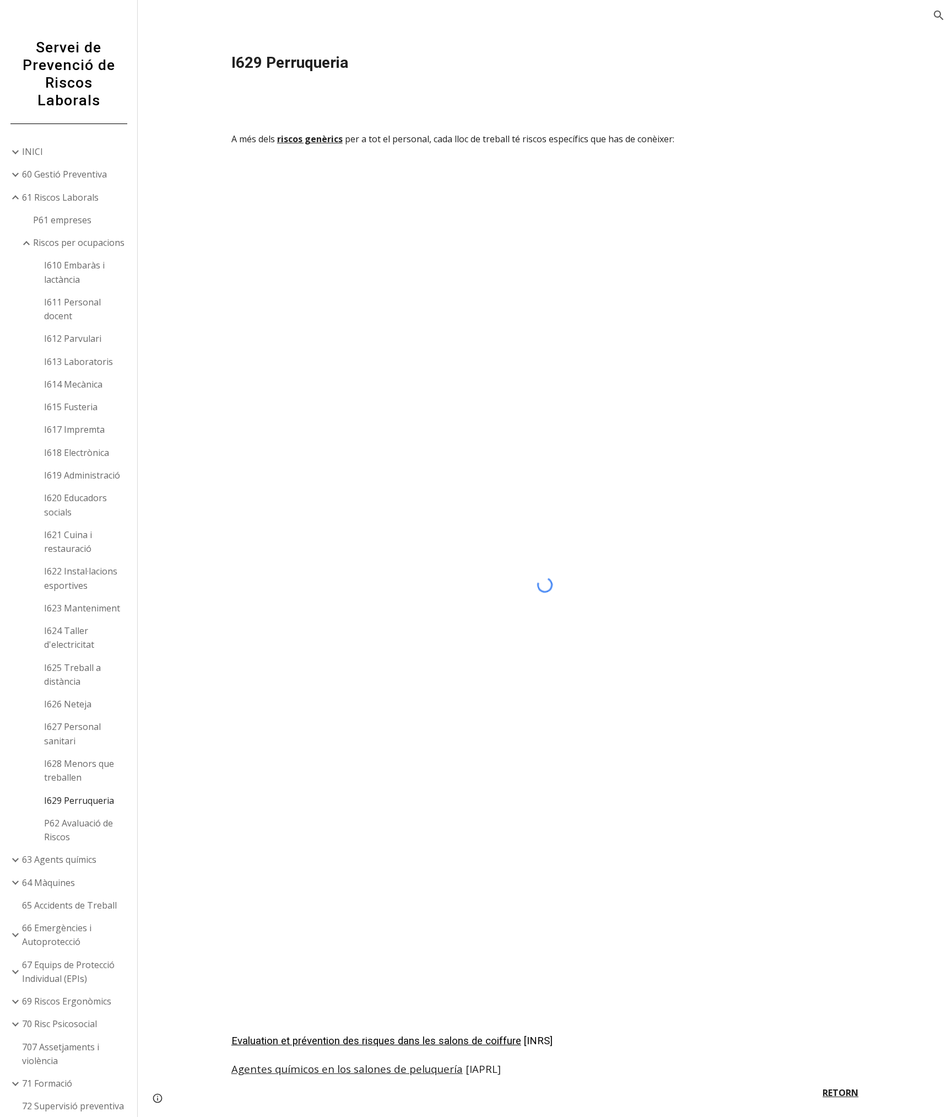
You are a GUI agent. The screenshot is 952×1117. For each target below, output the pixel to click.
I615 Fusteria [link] (71, 407)
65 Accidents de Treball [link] (69, 905)
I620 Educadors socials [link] (75, 505)
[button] (939, 15)
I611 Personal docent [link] (72, 309)
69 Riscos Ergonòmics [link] (66, 1001)
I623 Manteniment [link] (82, 608)
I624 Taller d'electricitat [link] (69, 638)
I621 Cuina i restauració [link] (68, 542)
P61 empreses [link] (62, 220)
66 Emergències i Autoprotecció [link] (56, 935)
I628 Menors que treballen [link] (79, 770)
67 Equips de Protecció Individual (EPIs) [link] (68, 972)
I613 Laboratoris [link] (78, 362)
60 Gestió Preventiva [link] (64, 174)
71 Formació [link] (47, 1083)
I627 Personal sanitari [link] (72, 734)
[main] (545, 62)
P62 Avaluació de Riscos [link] (78, 830)
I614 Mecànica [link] (73, 384)
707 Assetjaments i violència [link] (60, 1054)
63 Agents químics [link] (59, 859)
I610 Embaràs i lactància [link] (74, 272)
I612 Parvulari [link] (72, 338)
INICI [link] (32, 152)
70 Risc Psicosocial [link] (59, 1024)
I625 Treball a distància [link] (72, 675)
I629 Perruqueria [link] (79, 800)
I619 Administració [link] (82, 475)
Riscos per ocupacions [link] (79, 243)
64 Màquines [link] (48, 883)
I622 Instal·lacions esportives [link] (80, 578)
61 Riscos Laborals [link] (60, 197)
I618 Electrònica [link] (76, 453)
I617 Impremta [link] (74, 429)
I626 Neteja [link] (67, 704)
